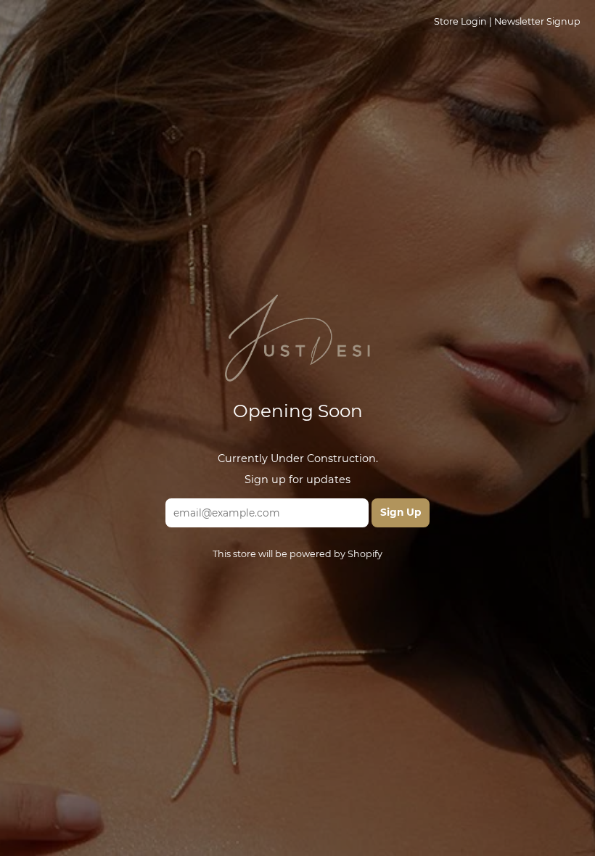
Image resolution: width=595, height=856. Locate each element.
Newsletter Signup (537, 21)
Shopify (365, 553)
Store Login (460, 21)
